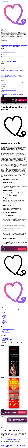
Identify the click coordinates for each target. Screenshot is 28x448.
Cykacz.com (13, 88)
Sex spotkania (4, 70)
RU (17, 94)
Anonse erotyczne (18, 50)
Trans (15, 75)
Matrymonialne (18, 76)
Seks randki (7, 66)
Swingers (12, 76)
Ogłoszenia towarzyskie (6, 45)
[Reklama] (2, 423)
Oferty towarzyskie (5, 56)
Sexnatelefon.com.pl (11, 82)
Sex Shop (13, 90)
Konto (2, 91)
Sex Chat (9, 90)
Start (2, 39)
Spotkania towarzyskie (12, 70)
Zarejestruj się (4, 92)
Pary (11, 75)
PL (14, 94)
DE (21, 94)
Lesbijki (5, 321)
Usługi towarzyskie (5, 61)
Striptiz (6, 76)
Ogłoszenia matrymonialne (13, 46)
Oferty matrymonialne (18, 56)
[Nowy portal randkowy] (14, 361)
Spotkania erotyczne (21, 70)
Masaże (19, 75)
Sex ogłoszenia (24, 45)
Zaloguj (8, 92)
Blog (4, 103)
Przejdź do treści (4, 1)
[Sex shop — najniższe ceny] (14, 393)
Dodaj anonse (6, 332)
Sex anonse (12, 50)
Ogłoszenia (3, 40)
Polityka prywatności (7, 339)
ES (22, 94)
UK (15, 94)
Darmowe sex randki (15, 66)
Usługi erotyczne (12, 61)
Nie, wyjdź (17, 439)
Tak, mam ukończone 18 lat (7, 439)
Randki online (23, 66)
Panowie (7, 75)
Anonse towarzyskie (5, 50)
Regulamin (5, 338)
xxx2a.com (8, 88)
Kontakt (5, 340)
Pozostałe (3, 78)
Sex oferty (11, 56)
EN (19, 94)
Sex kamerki (4, 90)
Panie (3, 75)
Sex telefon (4, 82)
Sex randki (3, 66)
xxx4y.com (3, 88)
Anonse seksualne (11, 52)
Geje (23, 75)
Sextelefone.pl (19, 82)
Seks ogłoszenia (4, 46)
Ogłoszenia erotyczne (15, 45)
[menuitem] (4, 33)
